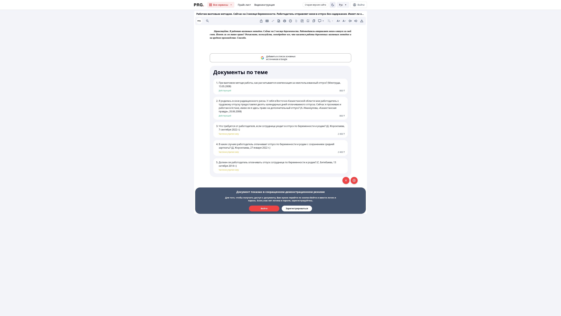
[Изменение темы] (333, 5)
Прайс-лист (244, 4)
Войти (264, 208)
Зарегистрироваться (297, 208)
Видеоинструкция (264, 4)
